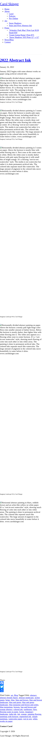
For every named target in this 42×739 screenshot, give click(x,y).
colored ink (18, 709)
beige (7, 700)
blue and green (15, 702)
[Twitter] (21, 687)
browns (17, 707)
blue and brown (22, 700)
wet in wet (27, 719)
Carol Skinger (9, 4)
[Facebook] (21, 683)
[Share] (21, 690)
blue (12, 700)
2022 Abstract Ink (15, 60)
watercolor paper (15, 719)
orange (24, 714)
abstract (33, 695)
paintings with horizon (9, 716)
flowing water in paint (9, 712)
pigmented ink (25, 716)
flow (35, 709)
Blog (16, 695)
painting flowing (34, 714)
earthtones (28, 709)
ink (18, 714)
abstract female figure (9, 697)
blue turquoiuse (6, 707)
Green (21, 712)
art (12, 695)
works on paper (6, 721)
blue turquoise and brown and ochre (23, 705)
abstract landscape (26, 697)
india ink (12, 714)
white (35, 719)
